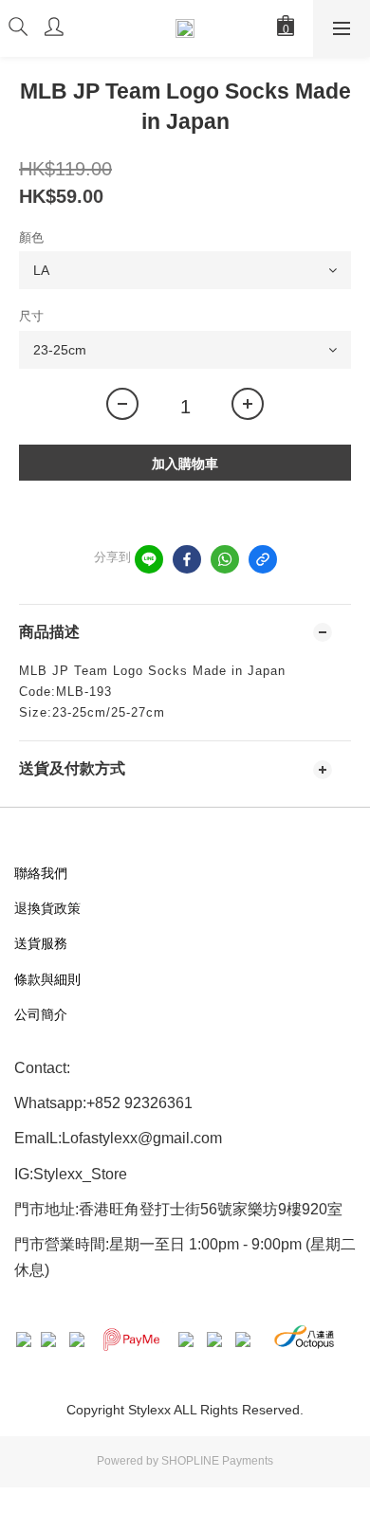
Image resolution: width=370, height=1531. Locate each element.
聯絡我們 (40, 873)
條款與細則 (47, 979)
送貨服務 (40, 943)
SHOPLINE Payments (217, 1460)
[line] (149, 559)
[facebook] (187, 559)
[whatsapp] (225, 559)
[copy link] (263, 559)
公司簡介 (40, 1014)
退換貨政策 (47, 908)
